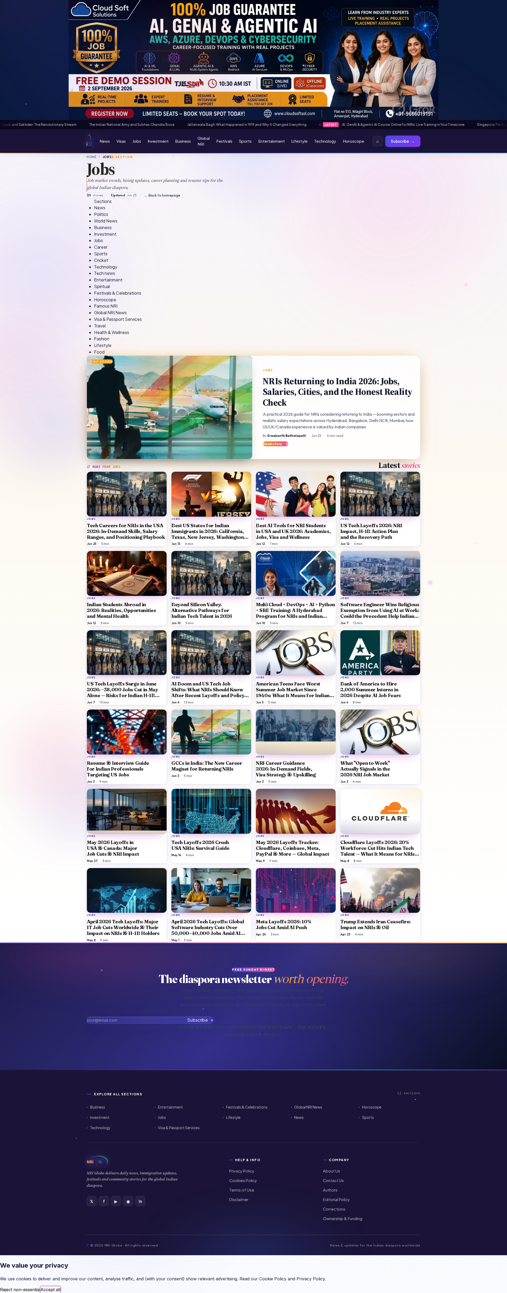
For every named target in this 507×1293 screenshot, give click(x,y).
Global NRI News (308, 1107)
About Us (331, 1171)
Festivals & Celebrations (246, 1107)
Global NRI (204, 141)
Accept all (50, 1289)
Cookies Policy (243, 1180)
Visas (121, 141)
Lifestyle (299, 141)
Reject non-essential (20, 1289)
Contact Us (333, 1180)
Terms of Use (241, 1190)
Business (183, 141)
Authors (330, 1190)
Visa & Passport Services (179, 1127)
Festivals (224, 141)
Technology (325, 141)
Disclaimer (238, 1199)
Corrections (334, 1209)
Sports (245, 141)
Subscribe (403, 141)
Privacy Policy (241, 1171)
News (105, 141)
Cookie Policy (273, 1278)
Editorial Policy (336, 1199)
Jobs (136, 141)
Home (92, 157)
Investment (158, 141)
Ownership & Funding (342, 1218)
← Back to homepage (162, 195)
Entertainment (271, 141)
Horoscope (353, 141)
